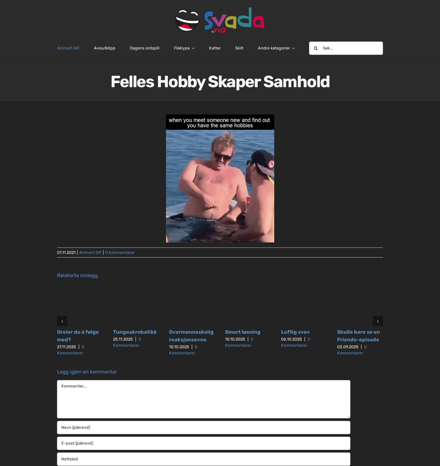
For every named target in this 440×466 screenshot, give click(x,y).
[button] (62, 321)
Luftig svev (295, 332)
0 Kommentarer (120, 252)
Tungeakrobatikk (135, 332)
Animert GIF (90, 252)
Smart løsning (242, 332)
